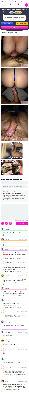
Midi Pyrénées (18, 12)
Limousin (7, 229)
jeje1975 (7, 239)
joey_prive (7, 332)
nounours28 (8, 367)
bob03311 (7, 275)
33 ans (11, 12)
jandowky (7, 322)
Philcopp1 (7, 341)
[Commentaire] (14, 212)
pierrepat (7, 288)
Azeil (6, 381)
